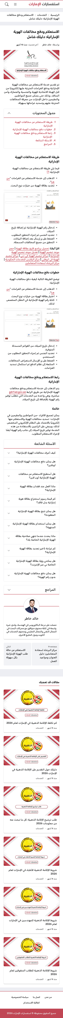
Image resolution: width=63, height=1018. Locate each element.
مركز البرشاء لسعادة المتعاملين (42, 263)
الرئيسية (54, 14)
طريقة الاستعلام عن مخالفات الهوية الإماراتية (35, 124)
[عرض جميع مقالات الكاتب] (31, 605)
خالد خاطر (46, 44)
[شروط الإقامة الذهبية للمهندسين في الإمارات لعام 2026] (31, 910)
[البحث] (7, 4)
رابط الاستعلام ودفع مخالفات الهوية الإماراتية (35, 135)
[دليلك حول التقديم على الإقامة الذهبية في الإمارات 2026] (31, 759)
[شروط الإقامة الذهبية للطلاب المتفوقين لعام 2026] (31, 960)
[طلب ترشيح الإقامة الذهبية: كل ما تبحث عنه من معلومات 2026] (31, 809)
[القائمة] (15, 4)
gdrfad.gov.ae (17, 392)
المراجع (50, 144)
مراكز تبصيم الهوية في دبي (34, 255)
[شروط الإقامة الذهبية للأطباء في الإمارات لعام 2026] (31, 860)
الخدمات (42, 14)
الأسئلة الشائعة (45, 140)
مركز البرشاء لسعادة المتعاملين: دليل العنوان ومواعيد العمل (46, 656)
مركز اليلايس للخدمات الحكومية (22, 259)
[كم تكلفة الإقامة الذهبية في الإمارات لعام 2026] (31, 711)
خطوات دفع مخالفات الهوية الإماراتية (34, 129)
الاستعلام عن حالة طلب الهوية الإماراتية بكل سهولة (17, 654)
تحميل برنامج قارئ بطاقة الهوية (32, 248)
